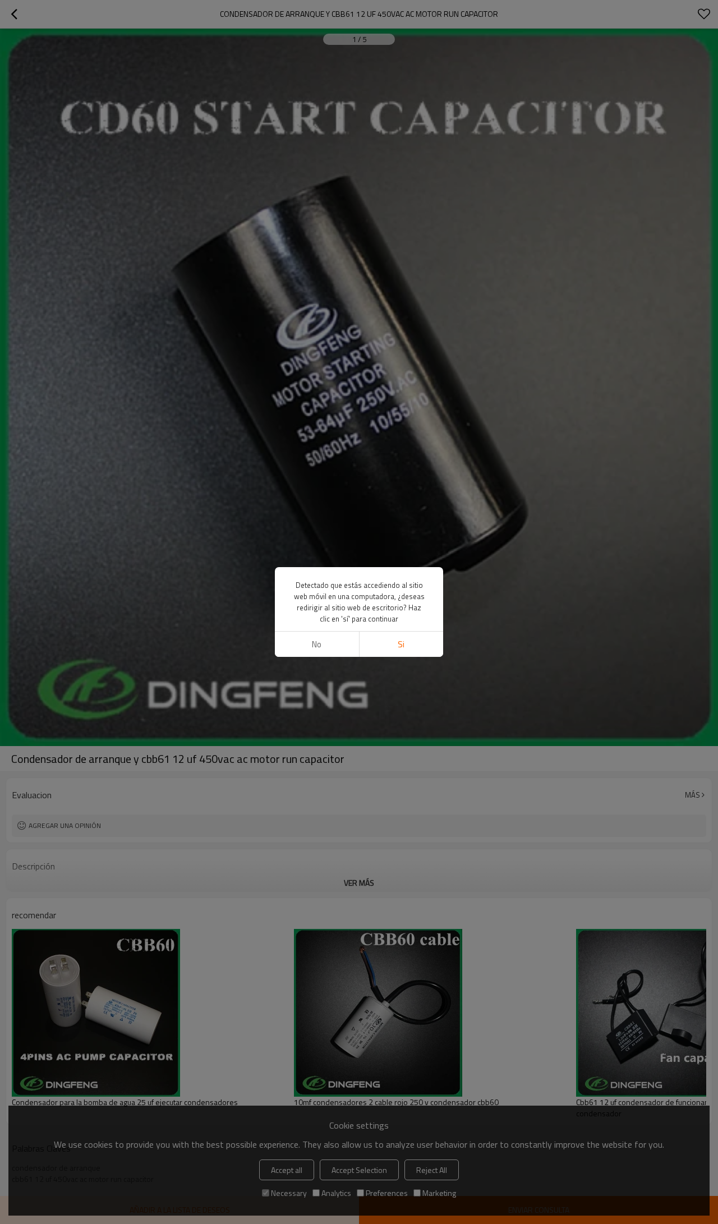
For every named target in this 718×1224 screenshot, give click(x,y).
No (316, 644)
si (401, 644)
